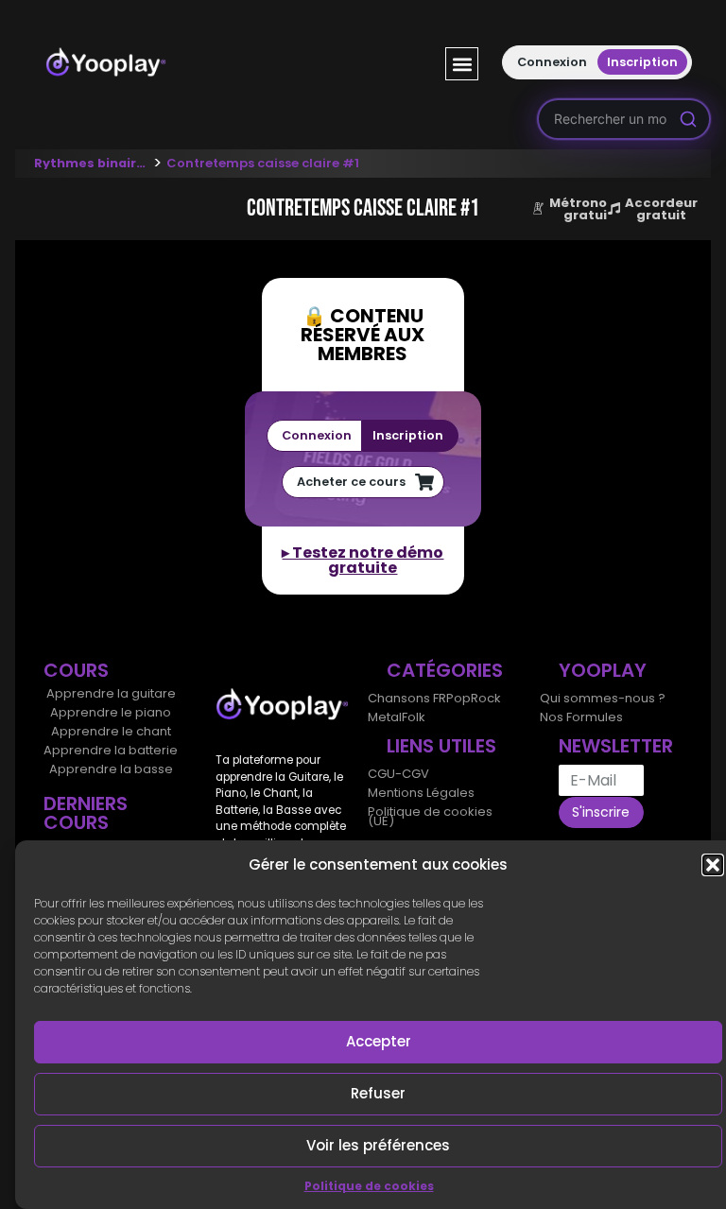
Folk (413, 717)
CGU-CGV (398, 774)
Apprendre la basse (111, 769)
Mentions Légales (421, 793)
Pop (458, 698)
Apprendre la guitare (111, 693)
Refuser (378, 1093)
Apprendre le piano (110, 712)
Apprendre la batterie (110, 750)
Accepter (378, 1041)
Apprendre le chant (111, 731)
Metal (385, 717)
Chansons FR (407, 698)
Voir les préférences (378, 1145)
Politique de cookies (369, 1186)
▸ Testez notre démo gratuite (362, 560)
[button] (712, 864)
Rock (486, 698)
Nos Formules (581, 717)
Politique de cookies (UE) (430, 816)
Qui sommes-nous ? (603, 698)
